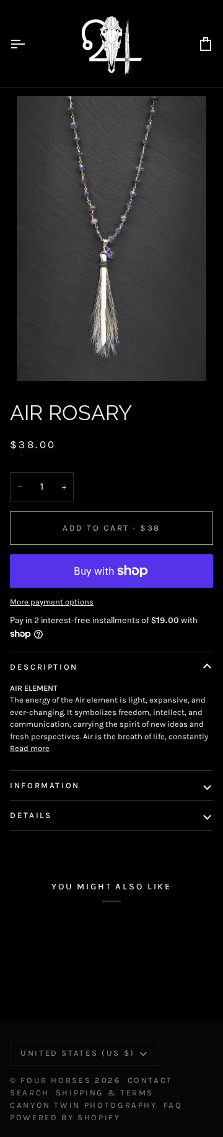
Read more (30, 748)
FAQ (173, 1105)
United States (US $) (77, 1053)
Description (44, 667)
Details (30, 815)
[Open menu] (28, 44)
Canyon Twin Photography (83, 1105)
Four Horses (55, 1080)
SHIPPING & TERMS (105, 1092)
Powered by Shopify (65, 1117)
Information (45, 785)
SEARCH (30, 1092)
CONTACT (150, 1080)
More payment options (52, 601)
